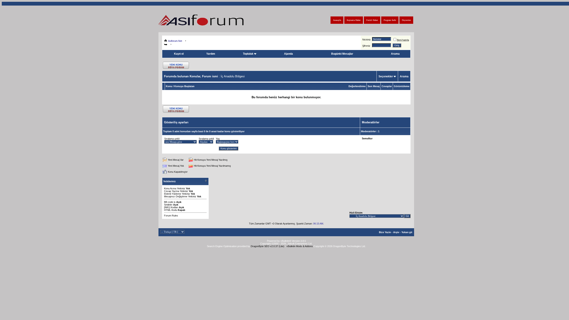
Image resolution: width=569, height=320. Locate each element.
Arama (395, 53)
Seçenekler (386, 76)
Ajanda (288, 53)
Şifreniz (366, 45)
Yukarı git (406, 232)
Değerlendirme (357, 86)
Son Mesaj (374, 86)
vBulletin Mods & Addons (300, 246)
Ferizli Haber (372, 20)
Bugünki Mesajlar (342, 53)
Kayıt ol (179, 53)
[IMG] (167, 207)
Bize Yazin (385, 232)
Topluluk (248, 53)
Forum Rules (171, 215)
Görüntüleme (401, 86)
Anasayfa (337, 20)
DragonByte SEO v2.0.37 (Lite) (267, 246)
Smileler (168, 204)
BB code (168, 202)
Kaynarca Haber (354, 20)
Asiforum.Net (175, 41)
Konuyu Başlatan (184, 86)
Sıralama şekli (171, 138)
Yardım (210, 53)
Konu (169, 86)
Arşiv (396, 232)
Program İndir (390, 20)
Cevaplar (387, 86)
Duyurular (406, 20)
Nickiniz (366, 39)
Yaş (218, 138)
